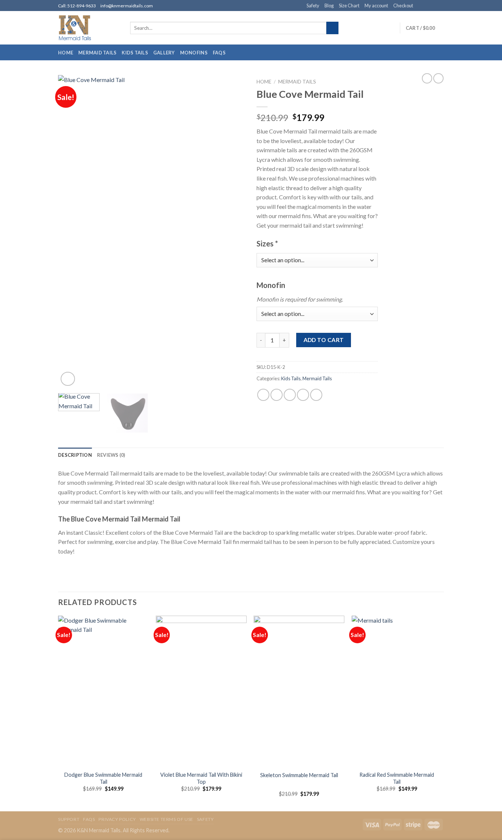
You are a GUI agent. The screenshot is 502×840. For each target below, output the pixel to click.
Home (65, 53)
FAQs (219, 53)
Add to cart (324, 340)
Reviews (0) (111, 455)
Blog (329, 5)
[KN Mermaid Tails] (88, 28)
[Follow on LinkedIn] (440, 5)
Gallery (164, 53)
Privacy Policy (117, 819)
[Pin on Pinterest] (303, 395)
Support (68, 819)
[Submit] (332, 28)
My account (376, 5)
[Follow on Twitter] (433, 5)
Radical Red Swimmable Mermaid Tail (396, 778)
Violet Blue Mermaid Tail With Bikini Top (201, 778)
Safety (312, 5)
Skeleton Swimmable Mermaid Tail (299, 775)
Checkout (403, 5)
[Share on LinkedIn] (316, 395)
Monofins (194, 53)
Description (75, 455)
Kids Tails (135, 53)
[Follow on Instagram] (426, 5)
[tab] (75, 455)
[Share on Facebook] (263, 395)
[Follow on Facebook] (419, 5)
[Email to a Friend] (290, 395)
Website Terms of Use (166, 819)
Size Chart (349, 5)
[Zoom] (68, 379)
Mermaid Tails (97, 53)
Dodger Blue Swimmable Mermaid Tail (103, 778)
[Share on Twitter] (276, 395)
